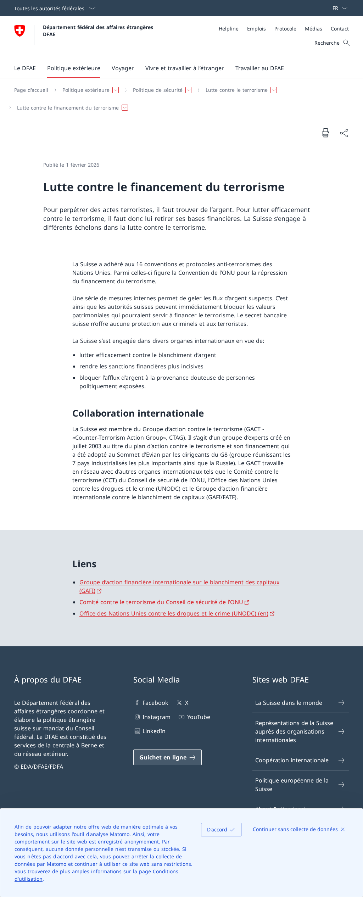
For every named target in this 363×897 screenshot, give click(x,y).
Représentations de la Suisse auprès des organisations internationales (294, 731)
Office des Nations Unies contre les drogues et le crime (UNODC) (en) (173, 613)
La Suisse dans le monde (288, 703)
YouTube (198, 717)
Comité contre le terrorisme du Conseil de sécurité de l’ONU (161, 602)
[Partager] (344, 133)
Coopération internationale (292, 760)
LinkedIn (154, 731)
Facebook (155, 703)
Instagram (157, 717)
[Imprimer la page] (325, 132)
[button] (25, 68)
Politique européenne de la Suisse (292, 784)
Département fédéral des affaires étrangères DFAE (99, 30)
